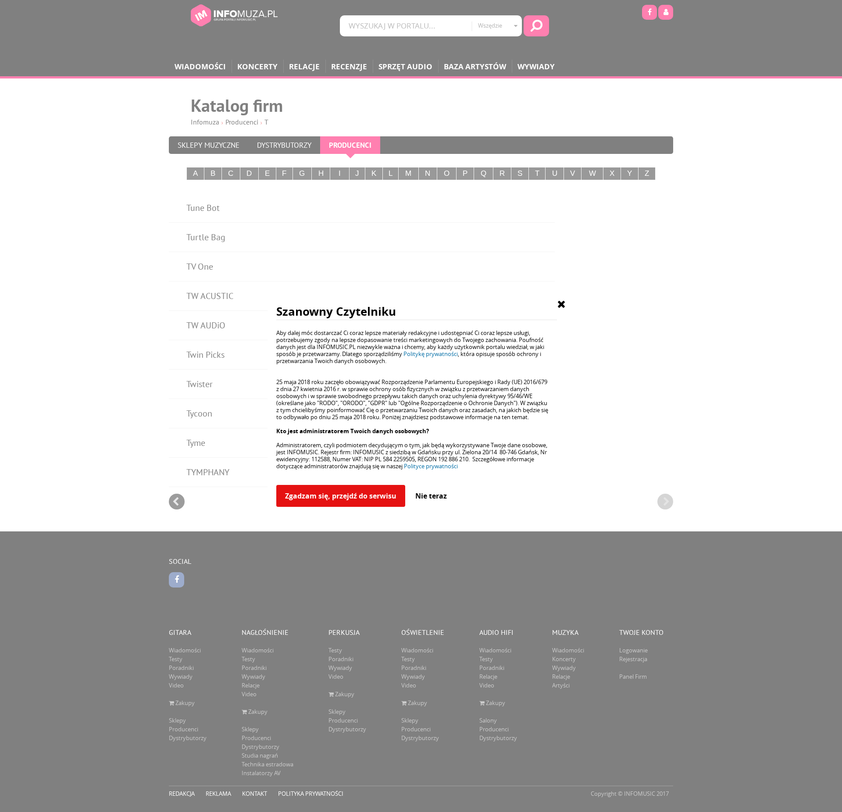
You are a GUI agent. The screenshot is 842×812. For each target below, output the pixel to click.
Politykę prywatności (430, 354)
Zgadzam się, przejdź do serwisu (340, 496)
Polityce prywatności (431, 466)
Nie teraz (431, 496)
